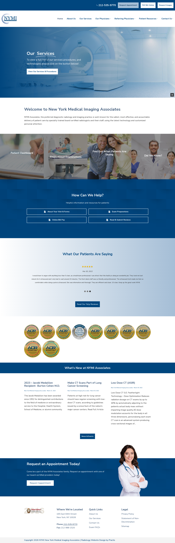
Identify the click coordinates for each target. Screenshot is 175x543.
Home (60, 18)
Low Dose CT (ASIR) (123, 383)
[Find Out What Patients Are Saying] (109, 156)
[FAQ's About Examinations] (66, 156)
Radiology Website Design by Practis (98, 540)
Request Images (165, 5)
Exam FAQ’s (94, 527)
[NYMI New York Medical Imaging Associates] (9, 18)
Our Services (85, 18)
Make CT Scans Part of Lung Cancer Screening (84, 384)
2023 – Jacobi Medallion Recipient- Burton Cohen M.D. (42, 384)
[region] (87, 62)
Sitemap (125, 526)
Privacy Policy (127, 514)
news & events (87, 436)
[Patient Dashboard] (22, 156)
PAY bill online (148, 5)
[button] (110, 18)
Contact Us (94, 522)
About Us (71, 18)
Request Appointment (128, 5)
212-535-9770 (107, 5)
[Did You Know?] (153, 156)
